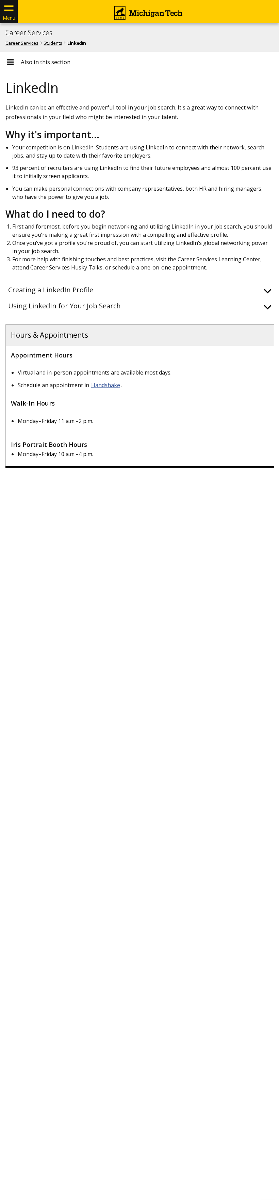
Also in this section (45, 62)
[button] (139, 290)
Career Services (28, 33)
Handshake (105, 385)
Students (53, 43)
